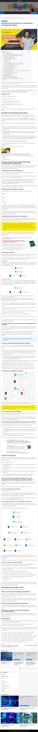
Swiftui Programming (33, 637)
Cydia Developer (19, 633)
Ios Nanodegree (19, 634)
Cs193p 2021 (9, 633)
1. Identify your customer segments (9, 56)
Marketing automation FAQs (7, 75)
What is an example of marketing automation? (10, 76)
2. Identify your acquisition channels (9, 57)
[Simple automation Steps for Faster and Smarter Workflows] (28, 718)
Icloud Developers (30, 633)
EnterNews (22, 730)
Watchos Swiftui (4, 640)
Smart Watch (3, 691)
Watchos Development (29, 639)
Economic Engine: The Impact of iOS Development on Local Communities (31, 663)
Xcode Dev (23, 640)
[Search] (28, 13)
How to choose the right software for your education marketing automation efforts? (16, 70)
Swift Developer (29, 636)
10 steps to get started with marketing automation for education (13, 55)
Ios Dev (9, 634)
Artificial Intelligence (4, 676)
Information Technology (5, 686)
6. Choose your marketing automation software (11, 65)
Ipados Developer (4, 635)
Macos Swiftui (34, 635)
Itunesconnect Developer (28, 635)
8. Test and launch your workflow (9, 67)
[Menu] (4, 13)
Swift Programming (4, 637)
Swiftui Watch (19, 638)
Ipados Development (11, 635)
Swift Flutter (34, 636)
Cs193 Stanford (4, 633)
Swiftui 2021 (9, 637)
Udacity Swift (14, 639)
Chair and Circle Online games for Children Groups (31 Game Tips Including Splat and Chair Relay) (9, 645)
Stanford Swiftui (13, 636)
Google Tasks (3, 684)
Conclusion (4, 79)
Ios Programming (24, 634)
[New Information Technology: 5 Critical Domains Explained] (10, 701)
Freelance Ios (25, 633)
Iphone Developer (21, 635)
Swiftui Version (14, 638)
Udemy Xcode (23, 639)
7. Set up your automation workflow (9, 66)
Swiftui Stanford (4, 638)
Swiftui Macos (27, 637)
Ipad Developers (30, 634)
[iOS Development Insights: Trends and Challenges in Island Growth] (19, 656)
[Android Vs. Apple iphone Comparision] (7, 656)
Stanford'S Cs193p (19, 636)
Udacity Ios (9, 639)
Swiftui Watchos (23, 638)
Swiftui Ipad (23, 637)
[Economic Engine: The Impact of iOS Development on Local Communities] (31, 656)
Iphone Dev (16, 635)
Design (2, 680)
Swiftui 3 (13, 637)
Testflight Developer (30, 638)
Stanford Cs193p (7, 636)
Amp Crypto (3, 674)
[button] (4, 13)
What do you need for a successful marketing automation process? (13, 78)
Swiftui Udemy (9, 638)
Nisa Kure (7, 664)
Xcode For (32, 640)
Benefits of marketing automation (8, 53)
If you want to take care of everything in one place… (11, 72)
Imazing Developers (4, 634)
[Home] (1, 12)
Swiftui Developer (17, 637)
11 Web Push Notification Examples (30, 644)
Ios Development (13, 634)
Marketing (3, 689)
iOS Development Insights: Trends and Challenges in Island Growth (19, 663)
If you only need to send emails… (9, 71)
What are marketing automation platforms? (10, 77)
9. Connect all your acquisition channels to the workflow (12, 68)
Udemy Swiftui (18, 639)
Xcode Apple (15, 640)
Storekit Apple (24, 636)
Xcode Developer (27, 640)
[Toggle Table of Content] (28, 52)
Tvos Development (4, 639)
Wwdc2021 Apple (9, 640)
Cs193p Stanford (14, 633)
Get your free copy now (5, 159)
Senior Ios (3, 636)
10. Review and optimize (8, 69)
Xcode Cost (19, 640)
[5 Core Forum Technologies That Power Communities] (28, 701)
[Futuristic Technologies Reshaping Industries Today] (10, 718)
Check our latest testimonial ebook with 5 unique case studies (13, 54)
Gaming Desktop (4, 682)
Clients (2, 678)
